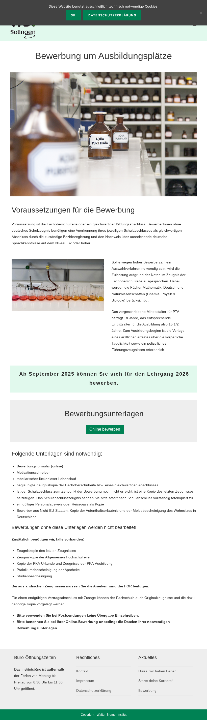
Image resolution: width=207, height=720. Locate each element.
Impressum (85, 681)
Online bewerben (104, 429)
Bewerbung (147, 690)
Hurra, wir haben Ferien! (157, 671)
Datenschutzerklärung (93, 690)
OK (73, 15)
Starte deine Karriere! (155, 681)
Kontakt (82, 671)
